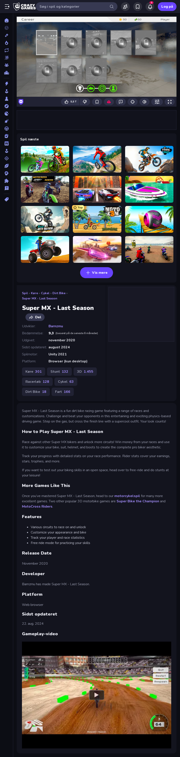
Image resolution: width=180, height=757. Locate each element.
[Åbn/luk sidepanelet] (7, 6)
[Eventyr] (6, 106)
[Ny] (6, 35)
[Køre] (6, 128)
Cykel (45, 293)
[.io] (6, 113)
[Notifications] (150, 6)
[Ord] (6, 143)
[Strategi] (6, 173)
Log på (167, 6)
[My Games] (137, 6)
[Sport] (6, 166)
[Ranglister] (6, 72)
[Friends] (125, 6)
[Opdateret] (6, 50)
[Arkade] (6, 91)
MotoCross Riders (37, 506)
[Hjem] (6, 20)
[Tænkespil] (6, 180)
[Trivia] (6, 188)
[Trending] (6, 43)
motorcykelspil (127, 496)
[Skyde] (6, 158)
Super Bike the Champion (138, 501)
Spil (25, 293)
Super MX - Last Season (39, 298)
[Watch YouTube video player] (96, 695)
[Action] (6, 84)
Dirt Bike (58, 293)
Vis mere (100, 272)
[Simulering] (6, 151)
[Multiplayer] (6, 65)
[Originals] (6, 57)
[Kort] (6, 136)
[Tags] (6, 199)
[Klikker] (6, 121)
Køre (34, 293)
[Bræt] (6, 98)
